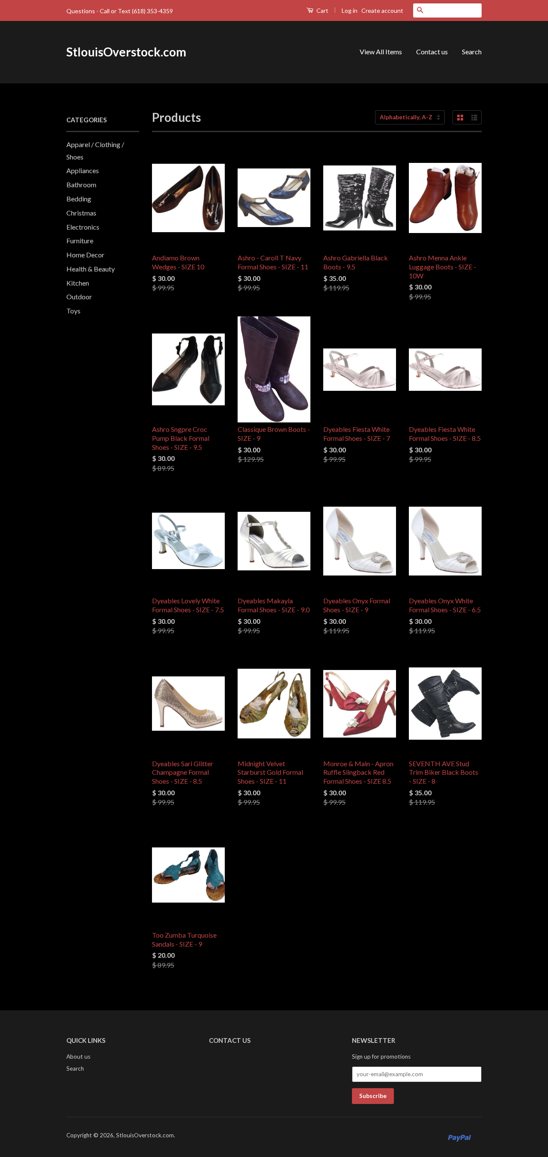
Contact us (432, 51)
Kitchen (77, 283)
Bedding (78, 199)
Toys (73, 311)
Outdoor (79, 296)
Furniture (79, 240)
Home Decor (85, 255)
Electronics (82, 227)
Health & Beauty (90, 269)
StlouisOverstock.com (126, 51)
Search (472, 51)
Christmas (81, 213)
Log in (349, 10)
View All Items (381, 51)
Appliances (82, 170)
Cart (321, 10)
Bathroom (81, 184)
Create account (382, 10)
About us (78, 1056)
